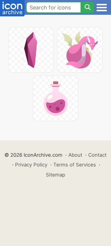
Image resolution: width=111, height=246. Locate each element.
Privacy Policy (31, 165)
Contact (97, 155)
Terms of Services (74, 165)
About (75, 155)
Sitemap (55, 175)
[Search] (87, 7)
